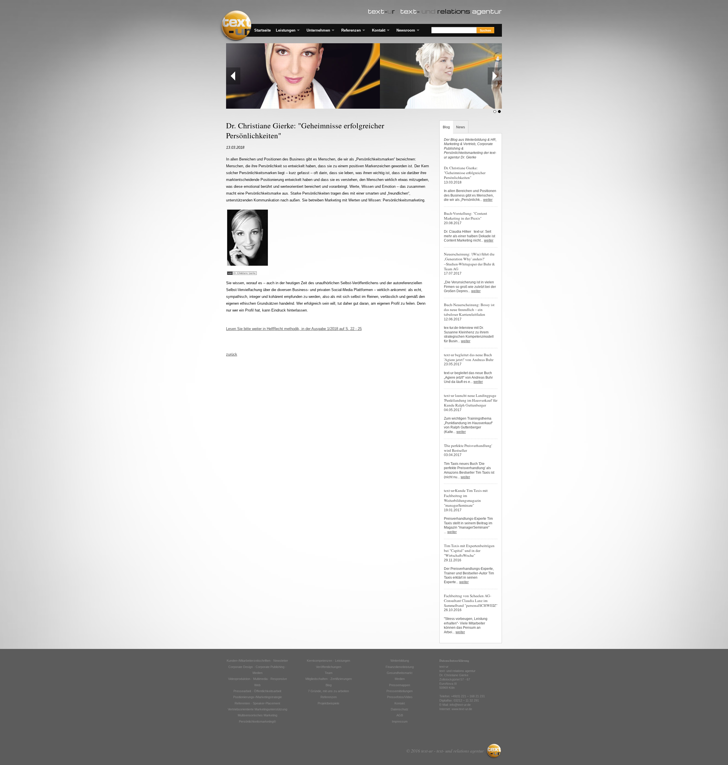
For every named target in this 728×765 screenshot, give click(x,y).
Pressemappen (399, 685)
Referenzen (351, 30)
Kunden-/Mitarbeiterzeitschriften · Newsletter (257, 660)
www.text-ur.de (462, 709)
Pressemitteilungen (399, 691)
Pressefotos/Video (399, 697)
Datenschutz (399, 709)
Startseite (262, 30)
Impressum (400, 721)
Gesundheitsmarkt (399, 673)
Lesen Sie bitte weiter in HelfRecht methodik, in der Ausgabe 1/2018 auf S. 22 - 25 (294, 329)
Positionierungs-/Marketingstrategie (257, 697)
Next (495, 75)
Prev (233, 75)
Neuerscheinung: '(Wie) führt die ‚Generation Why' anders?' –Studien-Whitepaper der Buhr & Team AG (469, 261)
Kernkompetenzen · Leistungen (328, 660)
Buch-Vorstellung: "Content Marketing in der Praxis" (465, 216)
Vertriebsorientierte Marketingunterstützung (257, 709)
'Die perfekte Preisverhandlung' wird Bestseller (468, 448)
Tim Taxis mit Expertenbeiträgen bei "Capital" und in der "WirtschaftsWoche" (469, 550)
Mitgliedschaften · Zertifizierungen (328, 679)
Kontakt (378, 30)
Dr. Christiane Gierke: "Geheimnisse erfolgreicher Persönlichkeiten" (464, 172)
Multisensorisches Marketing (257, 715)
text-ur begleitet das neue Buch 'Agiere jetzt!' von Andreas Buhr (468, 357)
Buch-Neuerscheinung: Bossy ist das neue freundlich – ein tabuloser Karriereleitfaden (469, 309)
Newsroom (405, 30)
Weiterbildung (399, 660)
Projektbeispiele (328, 703)
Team (328, 673)
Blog (446, 127)
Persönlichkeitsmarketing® (257, 721)
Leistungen (285, 30)
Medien (400, 679)
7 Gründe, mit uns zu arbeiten (328, 691)
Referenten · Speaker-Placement (257, 703)
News (460, 127)
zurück (231, 354)
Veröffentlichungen (328, 667)
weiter (488, 200)
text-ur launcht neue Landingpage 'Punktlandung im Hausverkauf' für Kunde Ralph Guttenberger (470, 400)
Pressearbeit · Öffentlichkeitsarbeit (257, 691)
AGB (399, 715)
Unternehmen (318, 30)
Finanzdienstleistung (400, 667)
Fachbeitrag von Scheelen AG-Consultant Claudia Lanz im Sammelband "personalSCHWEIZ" (470, 600)
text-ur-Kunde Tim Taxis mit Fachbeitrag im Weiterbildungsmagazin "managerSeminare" (466, 498)
